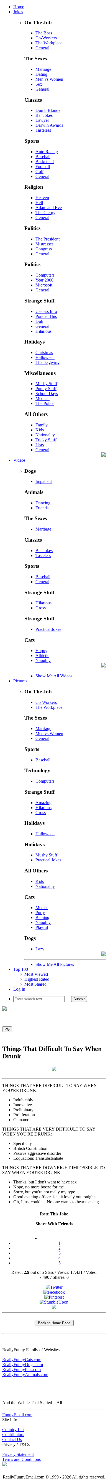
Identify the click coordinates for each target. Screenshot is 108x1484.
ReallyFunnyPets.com (21, 1369)
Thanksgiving (47, 362)
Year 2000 (44, 280)
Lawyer (42, 120)
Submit (79, 999)
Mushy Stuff (46, 383)
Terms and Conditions (21, 1459)
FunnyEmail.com (17, 1414)
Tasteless (43, 130)
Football (42, 166)
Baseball (42, 156)
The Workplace (48, 42)
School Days (46, 393)
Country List (13, 1429)
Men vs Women (49, 79)
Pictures (20, 681)
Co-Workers (46, 38)
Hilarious (43, 331)
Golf (39, 171)
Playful (41, 927)
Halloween (45, 357)
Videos (19, 460)
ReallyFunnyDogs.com (22, 1364)
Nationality (45, 435)
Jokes (18, 11)
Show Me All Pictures (54, 964)
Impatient (43, 481)
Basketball (44, 161)
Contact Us (12, 1439)
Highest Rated (36, 979)
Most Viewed (36, 974)
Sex (38, 84)
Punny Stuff (45, 388)
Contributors (13, 1434)
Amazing (43, 802)
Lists (39, 444)
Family (41, 425)
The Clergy (45, 212)
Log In (19, 989)
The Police (44, 403)
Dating (41, 74)
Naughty (43, 660)
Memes (41, 907)
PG (7, 1029)
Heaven (42, 197)
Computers (45, 275)
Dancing (42, 503)
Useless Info (46, 311)
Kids (39, 430)
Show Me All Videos (53, 676)
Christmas (44, 352)
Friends (41, 508)
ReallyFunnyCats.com (21, 1359)
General (42, 47)
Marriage (43, 69)
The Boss (43, 33)
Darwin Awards (49, 125)
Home (18, 6)
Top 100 (20, 969)
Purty (40, 912)
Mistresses (44, 244)
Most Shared (35, 984)
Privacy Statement (18, 1454)
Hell (39, 202)
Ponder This (46, 316)
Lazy (39, 949)
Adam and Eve (48, 207)
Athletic (42, 655)
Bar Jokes (44, 115)
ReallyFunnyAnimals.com (25, 1374)
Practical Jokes (48, 629)
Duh (39, 321)
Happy (41, 650)
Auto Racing (46, 151)
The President (47, 239)
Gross (40, 608)
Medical (42, 398)
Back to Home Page (54, 1323)
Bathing (42, 917)
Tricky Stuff (45, 439)
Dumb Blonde (47, 110)
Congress (43, 249)
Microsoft (43, 285)
